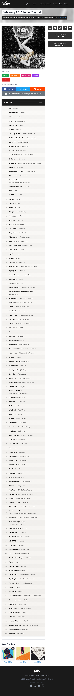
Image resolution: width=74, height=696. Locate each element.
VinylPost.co (62, 17)
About (66, 4)
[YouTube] (70, 28)
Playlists (27, 4)
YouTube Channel (44, 4)
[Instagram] (60, 28)
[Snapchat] (39, 686)
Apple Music (26, 76)
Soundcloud (14, 76)
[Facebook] (55, 28)
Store (32, 675)
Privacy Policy (45, 675)
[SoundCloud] (65, 28)
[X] (50, 28)
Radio (34, 4)
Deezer (35, 76)
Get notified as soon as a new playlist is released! (25, 94)
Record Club (57, 4)
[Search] (71, 4)
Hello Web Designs (40, 682)
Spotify (5, 76)
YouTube (5, 80)
